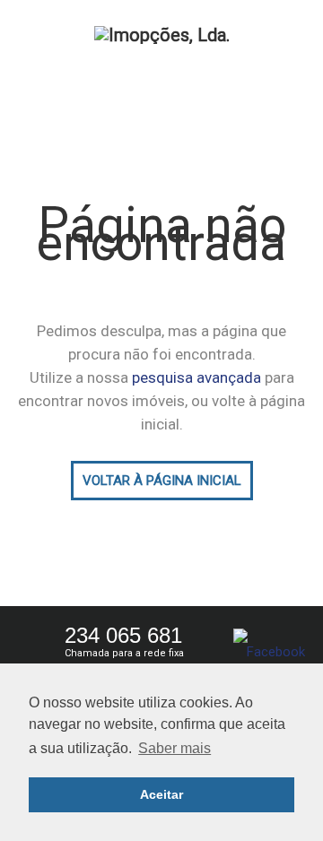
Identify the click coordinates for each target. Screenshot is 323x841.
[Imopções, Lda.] (161, 34)
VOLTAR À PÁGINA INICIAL (162, 481)
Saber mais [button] (174, 748)
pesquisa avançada (196, 377)
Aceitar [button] (161, 794)
